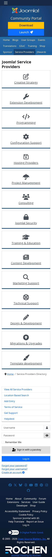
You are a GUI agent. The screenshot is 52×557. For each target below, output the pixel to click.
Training (32, 46)
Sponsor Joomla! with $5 (26, 518)
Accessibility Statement (17, 511)
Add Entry (9, 401)
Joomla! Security (26, 223)
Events (41, 40)
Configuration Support (26, 143)
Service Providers (24, 52)
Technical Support (26, 303)
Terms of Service (13, 407)
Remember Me (13, 442)
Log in (26, 458)
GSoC (22, 46)
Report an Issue (35, 521)
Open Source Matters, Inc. (32, 538)
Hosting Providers (26, 163)
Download (26, 25)
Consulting (26, 203)
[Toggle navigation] (6, 3)
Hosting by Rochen (26, 555)
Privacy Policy (39, 511)
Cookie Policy (26, 514)
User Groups (28, 40)
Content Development (26, 263)
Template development (26, 363)
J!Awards (41, 52)
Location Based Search (16, 395)
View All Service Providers (18, 389)
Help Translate (16, 521)
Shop (42, 46)
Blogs (15, 40)
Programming (26, 123)
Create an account (12, 472)
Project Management (26, 183)
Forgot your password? (14, 465)
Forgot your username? (14, 469)
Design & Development (26, 323)
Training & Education (26, 243)
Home (6, 40)
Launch (24, 32)
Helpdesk (9, 418)
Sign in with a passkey (28, 449)
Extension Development (26, 102)
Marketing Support (26, 283)
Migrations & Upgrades (26, 343)
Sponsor (7, 52)
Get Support (11, 413)
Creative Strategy (26, 82)
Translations (9, 46)
